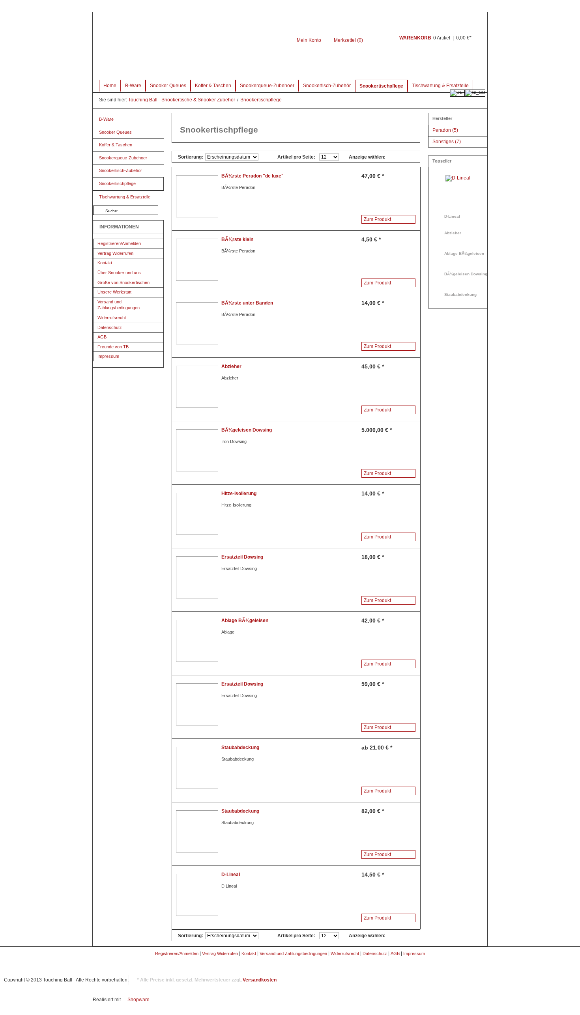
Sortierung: (190, 157)
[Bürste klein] (197, 260)
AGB (102, 337)
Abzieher (231, 366)
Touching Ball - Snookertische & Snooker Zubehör (182, 100)
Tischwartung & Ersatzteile (440, 85)
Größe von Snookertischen (123, 282)
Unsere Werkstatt (114, 292)
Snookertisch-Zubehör (327, 85)
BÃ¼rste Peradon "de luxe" (252, 176)
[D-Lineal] (197, 895)
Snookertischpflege (381, 86)
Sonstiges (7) (446, 141)
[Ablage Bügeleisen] (197, 641)
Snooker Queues (168, 85)
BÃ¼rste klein (237, 239)
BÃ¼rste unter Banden (247, 303)
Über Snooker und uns (119, 272)
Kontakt (104, 262)
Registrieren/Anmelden (119, 243)
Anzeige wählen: (367, 157)
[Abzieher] (197, 387)
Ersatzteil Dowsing (242, 557)
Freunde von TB (113, 346)
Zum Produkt (377, 219)
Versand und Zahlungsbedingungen (118, 304)
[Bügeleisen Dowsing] (197, 450)
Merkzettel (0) (348, 40)
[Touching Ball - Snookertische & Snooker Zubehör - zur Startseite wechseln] (204, 41)
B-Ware (133, 85)
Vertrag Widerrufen (115, 253)
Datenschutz (109, 327)
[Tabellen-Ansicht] (394, 156)
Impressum (108, 356)
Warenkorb (380, 42)
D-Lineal (230, 874)
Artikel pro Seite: (296, 157)
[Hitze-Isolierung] (197, 514)
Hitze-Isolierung (238, 493)
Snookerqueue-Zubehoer (267, 85)
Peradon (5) (445, 130)
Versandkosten (260, 980)
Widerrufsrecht (111, 317)
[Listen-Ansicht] (407, 156)
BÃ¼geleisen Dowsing (246, 430)
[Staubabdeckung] (197, 768)
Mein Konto (309, 40)
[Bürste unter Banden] (197, 323)
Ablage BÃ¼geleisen (244, 620)
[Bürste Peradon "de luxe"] (197, 196)
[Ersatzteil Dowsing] (197, 577)
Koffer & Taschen (213, 85)
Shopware (138, 999)
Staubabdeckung (240, 747)
